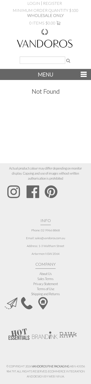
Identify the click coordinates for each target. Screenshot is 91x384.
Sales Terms (45, 279)
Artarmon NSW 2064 (46, 254)
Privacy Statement (45, 284)
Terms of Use (45, 289)
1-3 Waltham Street (51, 246)
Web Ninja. (56, 376)
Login (33, 3)
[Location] (43, 303)
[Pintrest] (51, 191)
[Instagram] (14, 191)
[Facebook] (32, 191)
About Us (45, 274)
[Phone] (26, 303)
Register (52, 3)
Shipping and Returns (45, 294)
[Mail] (11, 303)
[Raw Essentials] (67, 332)
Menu (45, 74)
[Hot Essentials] (19, 333)
